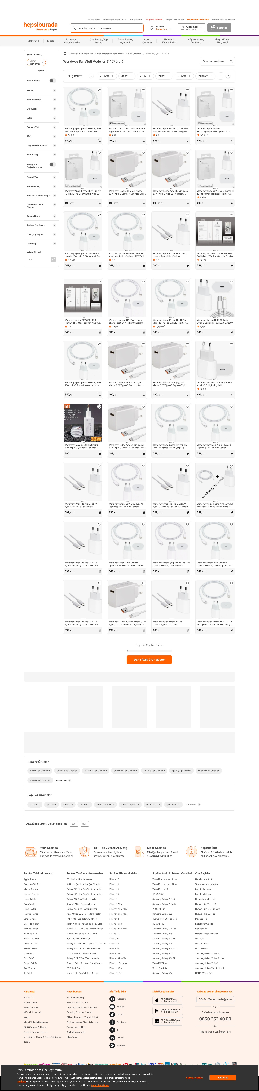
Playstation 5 (201, 928)
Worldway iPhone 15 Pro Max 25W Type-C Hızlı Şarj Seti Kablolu (81, 505)
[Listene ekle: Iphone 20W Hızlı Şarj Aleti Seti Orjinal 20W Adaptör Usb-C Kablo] (231, 215)
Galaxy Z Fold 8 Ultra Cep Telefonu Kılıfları (86, 943)
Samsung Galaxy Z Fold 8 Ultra (209, 958)
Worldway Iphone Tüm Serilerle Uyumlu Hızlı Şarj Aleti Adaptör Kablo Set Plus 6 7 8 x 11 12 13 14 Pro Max (214, 564)
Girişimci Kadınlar (154, 19)
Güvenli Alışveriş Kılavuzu (36, 1032)
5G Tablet (199, 938)
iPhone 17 (114, 879)
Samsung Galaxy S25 (162, 943)
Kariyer (27, 1017)
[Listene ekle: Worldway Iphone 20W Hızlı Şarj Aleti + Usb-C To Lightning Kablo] (231, 344)
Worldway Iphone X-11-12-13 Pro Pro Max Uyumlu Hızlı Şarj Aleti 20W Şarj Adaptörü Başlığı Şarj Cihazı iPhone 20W (126, 255)
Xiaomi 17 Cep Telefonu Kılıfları (81, 904)
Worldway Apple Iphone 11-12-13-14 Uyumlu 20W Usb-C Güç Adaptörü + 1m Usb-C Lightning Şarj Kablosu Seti (82, 255)
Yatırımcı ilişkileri (31, 1007)
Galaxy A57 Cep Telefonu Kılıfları (82, 899)
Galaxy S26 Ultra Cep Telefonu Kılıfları (84, 889)
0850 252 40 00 (215, 1019)
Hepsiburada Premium (198, 19)
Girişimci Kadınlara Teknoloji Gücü (82, 1017)
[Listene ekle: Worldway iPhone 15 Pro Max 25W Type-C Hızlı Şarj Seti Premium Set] (99, 524)
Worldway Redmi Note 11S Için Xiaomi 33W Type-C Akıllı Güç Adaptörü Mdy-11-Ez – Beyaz (171, 192)
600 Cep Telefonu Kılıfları (78, 938)
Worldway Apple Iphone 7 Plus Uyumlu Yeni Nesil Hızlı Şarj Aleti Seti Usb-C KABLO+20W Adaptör (215, 505)
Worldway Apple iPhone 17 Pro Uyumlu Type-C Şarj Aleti (167, 623)
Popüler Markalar (203, 894)
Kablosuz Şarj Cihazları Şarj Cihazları (84, 884)
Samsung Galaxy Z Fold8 (164, 904)
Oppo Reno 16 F (202, 948)
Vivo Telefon (29, 918)
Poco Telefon (30, 904)
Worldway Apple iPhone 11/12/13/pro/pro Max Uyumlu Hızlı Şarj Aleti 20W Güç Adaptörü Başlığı (214, 130)
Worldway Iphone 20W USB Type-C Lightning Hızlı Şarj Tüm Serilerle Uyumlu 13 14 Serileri (214, 446)
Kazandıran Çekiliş (204, 923)
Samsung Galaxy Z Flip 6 (163, 899)
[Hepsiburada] (40, 25)
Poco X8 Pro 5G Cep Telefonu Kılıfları (84, 914)
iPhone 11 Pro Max (118, 963)
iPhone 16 (114, 889)
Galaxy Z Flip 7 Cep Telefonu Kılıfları (83, 958)
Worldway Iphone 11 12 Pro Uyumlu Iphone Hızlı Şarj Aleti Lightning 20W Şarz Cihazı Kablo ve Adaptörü (126, 321)
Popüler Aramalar (203, 889)
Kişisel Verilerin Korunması (36, 1022)
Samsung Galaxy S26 (162, 914)
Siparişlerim (94, 19)
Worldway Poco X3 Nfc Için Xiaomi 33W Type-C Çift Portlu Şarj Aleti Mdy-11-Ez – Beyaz (81, 446)
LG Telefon (29, 953)
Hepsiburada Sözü (203, 879)
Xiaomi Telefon (31, 889)
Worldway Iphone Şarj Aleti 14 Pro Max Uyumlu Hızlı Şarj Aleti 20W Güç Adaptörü (171, 564)
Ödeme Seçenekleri (76, 1027)
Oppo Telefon (30, 909)
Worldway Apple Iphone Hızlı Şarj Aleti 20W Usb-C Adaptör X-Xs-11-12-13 (83, 384)
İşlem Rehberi (73, 1037)
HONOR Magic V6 (203, 973)
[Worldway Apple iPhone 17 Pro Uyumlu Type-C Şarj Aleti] (171, 600)
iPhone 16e (114, 953)
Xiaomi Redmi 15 (160, 889)
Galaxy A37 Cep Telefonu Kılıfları (82, 909)
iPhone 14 (114, 918)
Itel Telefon (29, 973)
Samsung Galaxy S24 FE (163, 958)
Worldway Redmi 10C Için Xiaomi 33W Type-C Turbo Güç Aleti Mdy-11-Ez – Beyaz (127, 623)
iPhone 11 (113, 899)
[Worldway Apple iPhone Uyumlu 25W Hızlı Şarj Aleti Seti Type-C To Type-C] (171, 106)
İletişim (27, 1042)
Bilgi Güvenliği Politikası (35, 1027)
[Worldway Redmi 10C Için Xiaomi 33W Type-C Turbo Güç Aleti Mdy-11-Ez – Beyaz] (127, 600)
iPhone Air (114, 938)
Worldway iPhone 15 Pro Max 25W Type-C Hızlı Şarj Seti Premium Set (81, 564)
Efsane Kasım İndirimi (205, 899)
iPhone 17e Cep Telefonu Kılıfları (82, 933)
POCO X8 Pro (158, 909)
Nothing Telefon (31, 938)
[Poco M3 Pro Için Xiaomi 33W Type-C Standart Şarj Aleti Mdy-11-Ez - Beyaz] (127, 169)
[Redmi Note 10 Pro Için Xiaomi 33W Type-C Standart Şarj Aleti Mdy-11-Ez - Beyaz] (127, 360)
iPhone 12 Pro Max (118, 928)
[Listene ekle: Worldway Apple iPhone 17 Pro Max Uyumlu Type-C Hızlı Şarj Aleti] (187, 215)
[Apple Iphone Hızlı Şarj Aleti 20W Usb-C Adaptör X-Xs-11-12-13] (83, 360)
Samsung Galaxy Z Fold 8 (207, 953)
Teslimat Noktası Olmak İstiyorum (82, 1022)
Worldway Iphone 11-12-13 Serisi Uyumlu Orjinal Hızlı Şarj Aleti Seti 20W (215, 321)
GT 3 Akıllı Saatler (75, 968)
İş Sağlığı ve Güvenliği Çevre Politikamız (42, 1037)
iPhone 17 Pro (115, 904)
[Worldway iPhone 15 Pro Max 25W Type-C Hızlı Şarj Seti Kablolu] (83, 482)
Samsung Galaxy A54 (162, 973)
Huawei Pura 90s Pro (205, 914)
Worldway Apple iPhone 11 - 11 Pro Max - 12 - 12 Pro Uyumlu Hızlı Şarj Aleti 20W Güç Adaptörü (169, 321)
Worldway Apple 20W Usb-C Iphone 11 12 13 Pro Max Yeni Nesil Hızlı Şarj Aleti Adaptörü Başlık (215, 192)
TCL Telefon (29, 968)
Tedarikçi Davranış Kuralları (79, 1012)
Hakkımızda (29, 997)
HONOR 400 (158, 923)
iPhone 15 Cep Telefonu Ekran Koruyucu (85, 963)
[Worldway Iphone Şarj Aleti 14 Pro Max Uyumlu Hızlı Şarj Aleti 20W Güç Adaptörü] (171, 541)
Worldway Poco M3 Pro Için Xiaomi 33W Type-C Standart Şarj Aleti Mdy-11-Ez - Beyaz (127, 192)
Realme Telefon (31, 914)
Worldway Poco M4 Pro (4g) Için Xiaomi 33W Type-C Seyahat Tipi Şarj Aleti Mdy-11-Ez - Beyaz (171, 384)
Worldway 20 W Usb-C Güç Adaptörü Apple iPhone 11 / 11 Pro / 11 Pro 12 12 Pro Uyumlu (127, 130)
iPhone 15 (114, 894)
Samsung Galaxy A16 (162, 933)
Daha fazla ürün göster (149, 659)
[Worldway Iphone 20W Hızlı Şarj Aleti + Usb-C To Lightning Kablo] (215, 360)
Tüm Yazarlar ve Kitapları (206, 884)
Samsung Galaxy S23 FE (163, 938)
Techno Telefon (31, 928)
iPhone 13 (114, 884)
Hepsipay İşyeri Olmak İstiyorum (82, 1007)
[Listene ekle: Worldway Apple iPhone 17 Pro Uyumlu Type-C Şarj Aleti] (187, 583)
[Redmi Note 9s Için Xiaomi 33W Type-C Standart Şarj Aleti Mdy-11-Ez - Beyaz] (127, 423)
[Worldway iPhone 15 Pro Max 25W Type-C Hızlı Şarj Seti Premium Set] (83, 541)
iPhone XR (114, 948)
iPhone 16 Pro (115, 968)
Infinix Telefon (30, 933)
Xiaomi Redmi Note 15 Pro (164, 884)
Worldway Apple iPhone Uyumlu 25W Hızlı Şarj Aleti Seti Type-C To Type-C (170, 130)
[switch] (52, 80)
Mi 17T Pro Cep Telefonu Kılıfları (81, 953)
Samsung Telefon (32, 884)
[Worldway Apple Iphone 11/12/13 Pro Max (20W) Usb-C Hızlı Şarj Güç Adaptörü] (171, 423)
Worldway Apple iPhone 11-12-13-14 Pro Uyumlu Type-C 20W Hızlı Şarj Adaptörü (214, 623)
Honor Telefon (30, 899)
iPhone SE (114, 933)
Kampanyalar (136, 19)
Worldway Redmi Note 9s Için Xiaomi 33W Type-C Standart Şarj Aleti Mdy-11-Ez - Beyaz (127, 446)
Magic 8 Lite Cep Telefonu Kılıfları (82, 973)
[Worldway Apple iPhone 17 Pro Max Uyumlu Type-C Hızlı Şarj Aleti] (171, 231)
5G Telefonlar (201, 943)
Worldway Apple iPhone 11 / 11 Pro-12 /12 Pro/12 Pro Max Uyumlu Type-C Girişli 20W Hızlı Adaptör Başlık (82, 192)
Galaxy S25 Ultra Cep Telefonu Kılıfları (84, 894)
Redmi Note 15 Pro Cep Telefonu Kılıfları (85, 923)
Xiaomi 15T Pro (159, 963)
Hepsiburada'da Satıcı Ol (223, 19)
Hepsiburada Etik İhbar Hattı (215, 1031)
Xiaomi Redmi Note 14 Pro (164, 879)
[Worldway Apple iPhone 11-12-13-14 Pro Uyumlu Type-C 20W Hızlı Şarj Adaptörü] (215, 600)
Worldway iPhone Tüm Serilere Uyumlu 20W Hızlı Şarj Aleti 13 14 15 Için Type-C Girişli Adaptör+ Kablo (126, 564)
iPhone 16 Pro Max (118, 914)
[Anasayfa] (65, 54)
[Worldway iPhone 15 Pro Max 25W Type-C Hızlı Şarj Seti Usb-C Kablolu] (171, 482)
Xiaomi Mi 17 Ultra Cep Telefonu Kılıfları (85, 928)
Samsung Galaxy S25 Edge (165, 928)
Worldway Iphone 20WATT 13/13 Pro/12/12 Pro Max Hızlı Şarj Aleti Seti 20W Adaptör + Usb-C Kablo (82, 321)
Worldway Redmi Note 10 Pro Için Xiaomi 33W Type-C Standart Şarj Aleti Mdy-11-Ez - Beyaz (125, 384)
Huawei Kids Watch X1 (205, 904)
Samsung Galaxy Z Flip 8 (206, 963)
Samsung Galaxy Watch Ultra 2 (209, 968)
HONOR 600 (158, 894)
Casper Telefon (31, 963)
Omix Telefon (30, 958)
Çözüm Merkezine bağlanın (215, 999)
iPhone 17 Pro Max (118, 909)
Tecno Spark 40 (160, 968)
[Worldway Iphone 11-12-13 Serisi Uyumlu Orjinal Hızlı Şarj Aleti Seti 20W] (215, 298)
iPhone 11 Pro (115, 973)
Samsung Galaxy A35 (162, 953)
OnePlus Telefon (31, 923)
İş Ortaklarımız (30, 1002)
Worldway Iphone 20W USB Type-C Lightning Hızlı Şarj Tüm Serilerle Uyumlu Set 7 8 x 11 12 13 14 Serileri (126, 505)
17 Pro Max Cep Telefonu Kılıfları (82, 918)
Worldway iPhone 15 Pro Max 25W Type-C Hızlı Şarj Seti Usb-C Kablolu (170, 505)
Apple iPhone (30, 879)
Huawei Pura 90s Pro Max (164, 918)
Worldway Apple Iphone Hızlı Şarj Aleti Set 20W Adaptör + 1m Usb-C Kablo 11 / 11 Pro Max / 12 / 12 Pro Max (83, 130)
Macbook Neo (202, 918)
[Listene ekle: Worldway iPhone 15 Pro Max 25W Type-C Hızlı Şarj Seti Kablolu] (99, 465)
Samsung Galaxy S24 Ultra (165, 948)
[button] (83, 140)
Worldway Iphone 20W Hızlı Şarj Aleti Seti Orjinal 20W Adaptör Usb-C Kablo (215, 254)
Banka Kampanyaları (76, 1032)
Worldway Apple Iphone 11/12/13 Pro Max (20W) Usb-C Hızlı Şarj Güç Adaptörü (170, 446)
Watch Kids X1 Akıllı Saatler (79, 879)
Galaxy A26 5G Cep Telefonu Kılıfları (83, 948)
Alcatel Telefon (31, 943)
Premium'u (43, 29)
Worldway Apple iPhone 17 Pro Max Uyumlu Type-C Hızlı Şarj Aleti (170, 254)
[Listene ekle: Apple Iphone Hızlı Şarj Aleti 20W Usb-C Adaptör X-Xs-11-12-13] (99, 344)
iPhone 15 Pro (115, 923)
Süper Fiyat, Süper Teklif (114, 19)
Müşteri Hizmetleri (175, 19)
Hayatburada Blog (75, 997)
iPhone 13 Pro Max (118, 958)
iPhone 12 (114, 943)
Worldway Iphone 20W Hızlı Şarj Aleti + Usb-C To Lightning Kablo (214, 384)
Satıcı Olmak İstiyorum (77, 1002)
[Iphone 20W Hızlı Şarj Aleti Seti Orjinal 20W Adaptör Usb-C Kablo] (215, 231)
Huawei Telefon (31, 894)
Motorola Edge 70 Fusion (206, 933)
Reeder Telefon (31, 948)
